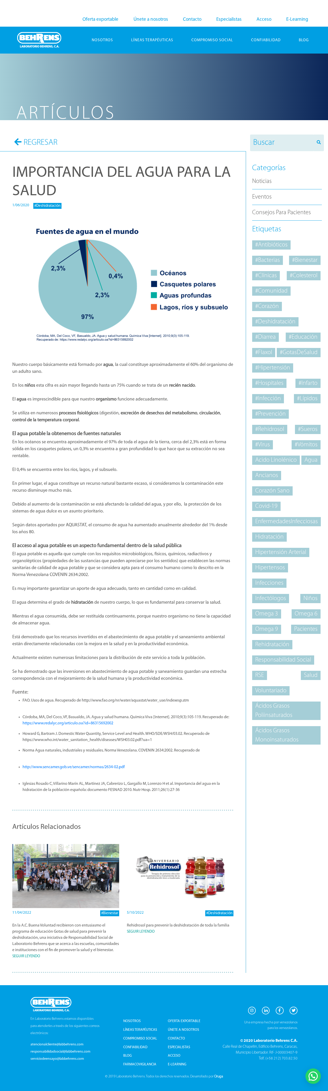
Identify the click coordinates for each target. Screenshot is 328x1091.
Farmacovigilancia (139, 1064)
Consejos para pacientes (281, 213)
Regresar (40, 143)
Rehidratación (272, 645)
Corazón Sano (272, 491)
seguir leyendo (26, 956)
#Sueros (307, 429)
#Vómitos (306, 445)
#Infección (268, 399)
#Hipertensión (272, 368)
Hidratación (269, 537)
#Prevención (270, 414)
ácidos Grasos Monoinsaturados (277, 735)
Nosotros (102, 40)
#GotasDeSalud (298, 352)
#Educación (303, 337)
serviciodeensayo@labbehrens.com (57, 1059)
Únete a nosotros (151, 19)
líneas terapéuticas (152, 40)
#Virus (262, 445)
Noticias (262, 181)
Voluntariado (270, 691)
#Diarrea (265, 337)
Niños (310, 598)
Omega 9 (266, 629)
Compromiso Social (140, 1039)
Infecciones (269, 583)
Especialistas (229, 19)
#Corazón (267, 306)
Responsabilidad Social (283, 660)
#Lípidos (307, 399)
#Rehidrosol (269, 429)
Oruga (218, 1076)
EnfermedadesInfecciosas (286, 522)
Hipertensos (270, 568)
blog (304, 40)
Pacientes (305, 629)
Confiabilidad (266, 40)
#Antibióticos (271, 245)
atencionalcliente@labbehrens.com (57, 1044)
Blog (127, 1056)
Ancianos (266, 475)
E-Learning (297, 19)
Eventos (262, 197)
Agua (310, 460)
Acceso (264, 19)
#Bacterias (267, 260)
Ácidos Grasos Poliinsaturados (273, 710)
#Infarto (308, 383)
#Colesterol (303, 276)
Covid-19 (266, 506)
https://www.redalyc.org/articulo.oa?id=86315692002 (68, 723)
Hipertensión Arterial (280, 552)
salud (310, 675)
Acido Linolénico (276, 460)
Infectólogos (270, 598)
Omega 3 (266, 614)
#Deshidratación (47, 206)
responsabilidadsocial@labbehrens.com (60, 1052)
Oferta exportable (100, 19)
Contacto (192, 19)
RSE (259, 675)
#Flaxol (263, 352)
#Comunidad (271, 291)
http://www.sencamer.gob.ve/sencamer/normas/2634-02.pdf (74, 767)
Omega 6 (306, 614)
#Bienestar (109, 913)
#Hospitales (269, 383)
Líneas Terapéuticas (140, 1030)
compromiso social (212, 40)
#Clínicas (266, 276)
